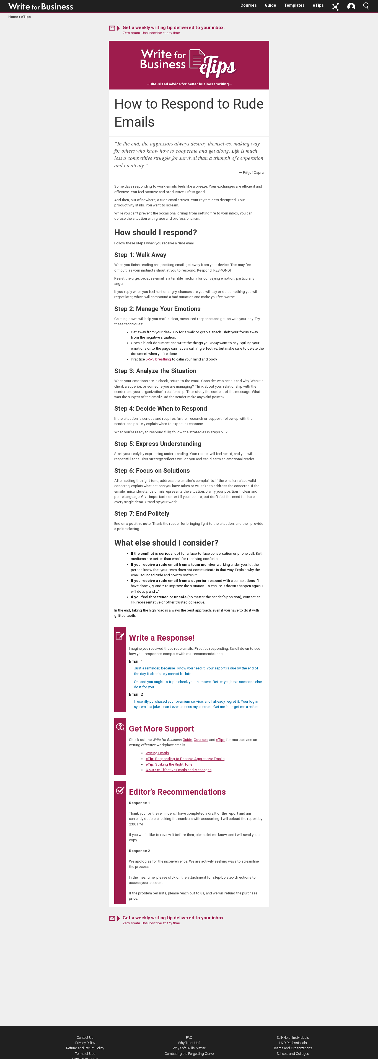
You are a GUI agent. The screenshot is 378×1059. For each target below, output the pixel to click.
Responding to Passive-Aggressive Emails (185, 758)
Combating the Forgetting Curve (189, 1054)
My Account (351, 7)
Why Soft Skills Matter (189, 1048)
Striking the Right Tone (169, 764)
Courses (248, 5)
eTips (318, 5)
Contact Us (85, 1037)
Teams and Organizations (292, 1048)
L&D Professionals (293, 1043)
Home (13, 17)
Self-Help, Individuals (293, 1037)
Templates (294, 5)
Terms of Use (85, 1054)
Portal (335, 7)
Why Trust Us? (189, 1043)
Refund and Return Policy (85, 1048)
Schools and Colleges (293, 1054)
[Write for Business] (41, 6)
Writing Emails (157, 753)
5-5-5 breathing (158, 359)
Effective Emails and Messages (178, 770)
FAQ (189, 1037)
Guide (270, 5)
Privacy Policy (85, 1043)
